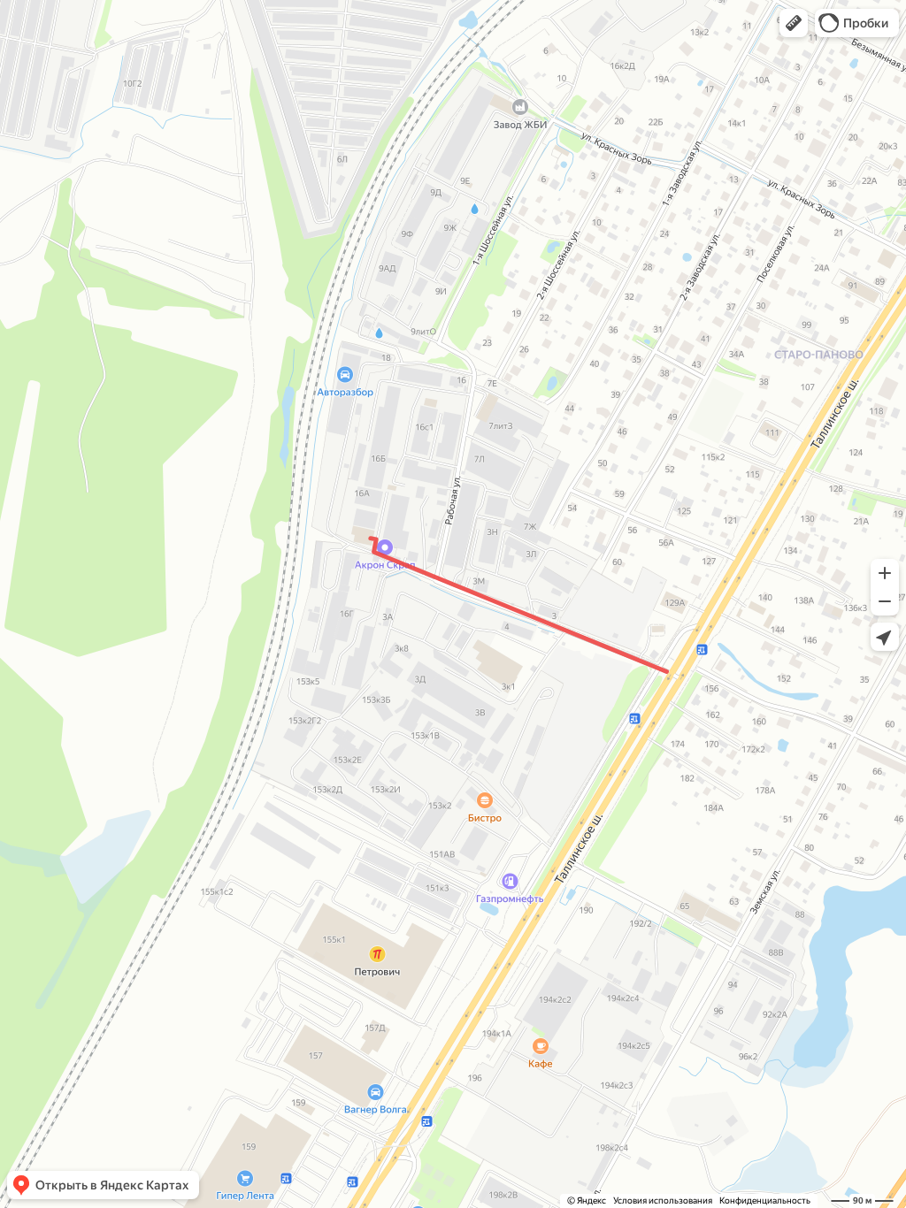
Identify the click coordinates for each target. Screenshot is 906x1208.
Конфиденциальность (764, 1200)
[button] (793, 23)
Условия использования (662, 1200)
